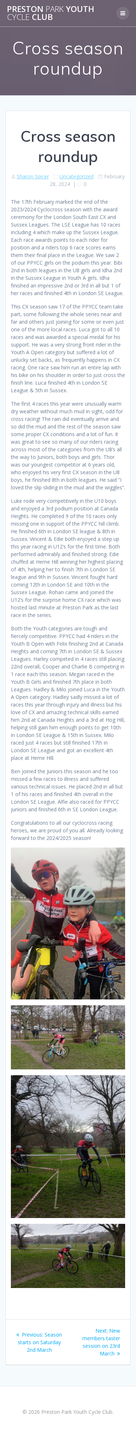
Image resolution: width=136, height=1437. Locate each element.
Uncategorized (76, 176)
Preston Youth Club (50, 13)
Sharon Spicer (33, 176)
